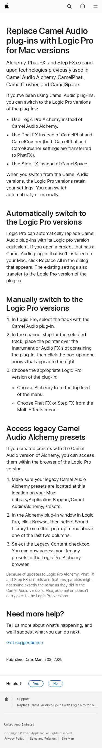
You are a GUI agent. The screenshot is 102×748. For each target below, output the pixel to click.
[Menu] (95, 6)
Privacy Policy (14, 738)
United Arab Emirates (19, 724)
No (55, 683)
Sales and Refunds (43, 738)
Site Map (67, 738)
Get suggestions (23, 642)
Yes (36, 683)
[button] (69, 6)
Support (23, 699)
